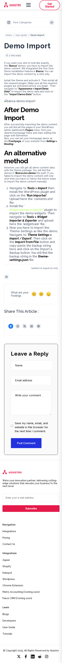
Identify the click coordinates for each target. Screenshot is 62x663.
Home (9, 35)
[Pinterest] (38, 326)
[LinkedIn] (31, 326)
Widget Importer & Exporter (26, 209)
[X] (24, 326)
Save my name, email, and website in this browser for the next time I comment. (31, 427)
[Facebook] (17, 326)
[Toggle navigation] (27, 5)
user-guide (21, 35)
